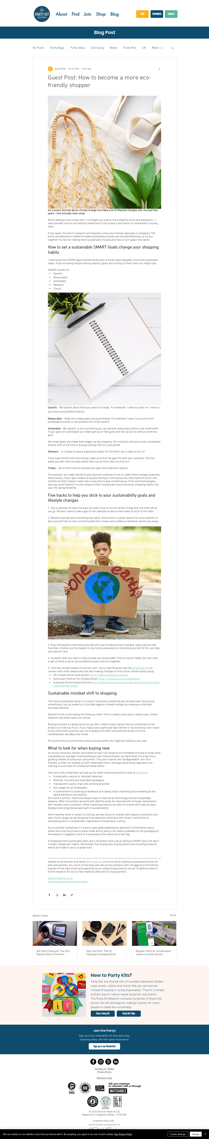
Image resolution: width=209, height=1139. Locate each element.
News (113, 48)
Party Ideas (77, 48)
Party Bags (57, 48)
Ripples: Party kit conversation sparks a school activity (153, 953)
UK (144, 48)
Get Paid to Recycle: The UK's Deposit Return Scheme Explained (53, 953)
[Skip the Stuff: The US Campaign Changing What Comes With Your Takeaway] (104, 933)
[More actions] (159, 69)
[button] (172, 48)
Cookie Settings (177, 1134)
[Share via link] (71, 894)
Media (111, 1068)
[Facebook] (93, 1062)
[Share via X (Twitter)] (56, 894)
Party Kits (129, 48)
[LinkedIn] (116, 1062)
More (155, 48)
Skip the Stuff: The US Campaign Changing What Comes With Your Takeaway (102, 953)
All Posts (38, 48)
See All (173, 915)
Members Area (104, 1078)
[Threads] (108, 1062)
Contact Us (100, 1068)
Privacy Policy (104, 1071)
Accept (195, 1134)
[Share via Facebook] (49, 894)
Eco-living (97, 48)
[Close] (205, 1134)
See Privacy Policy (123, 1134)
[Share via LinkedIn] (64, 894)
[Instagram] (101, 1062)
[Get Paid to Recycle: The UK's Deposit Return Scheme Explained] (55, 933)
